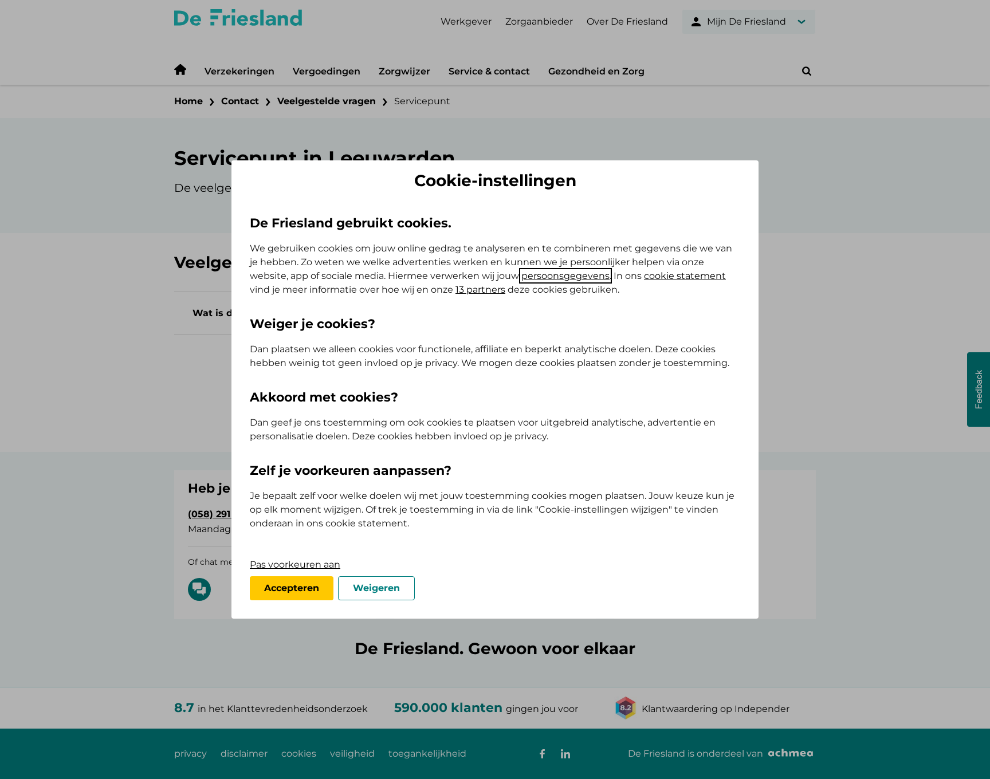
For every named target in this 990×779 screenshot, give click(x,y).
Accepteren (291, 588)
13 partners (480, 289)
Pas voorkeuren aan (295, 564)
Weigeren (376, 588)
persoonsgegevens (565, 275)
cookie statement (685, 275)
